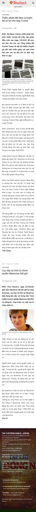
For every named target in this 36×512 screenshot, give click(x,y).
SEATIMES (6, 492)
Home (4, 11)
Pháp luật (9, 11)
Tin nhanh (16, 11)
